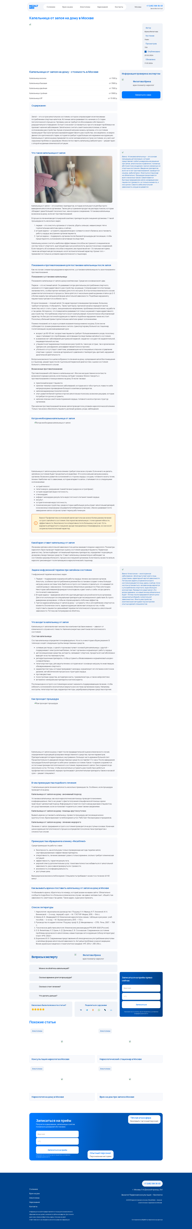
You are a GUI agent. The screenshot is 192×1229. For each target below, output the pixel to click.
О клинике (51, 7)
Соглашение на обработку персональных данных (147, 1220)
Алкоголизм (85, 7)
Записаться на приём (57, 1150)
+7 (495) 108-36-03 (154, 6)
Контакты (119, 7)
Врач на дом (67, 7)
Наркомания (102, 7)
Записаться (141, 1004)
